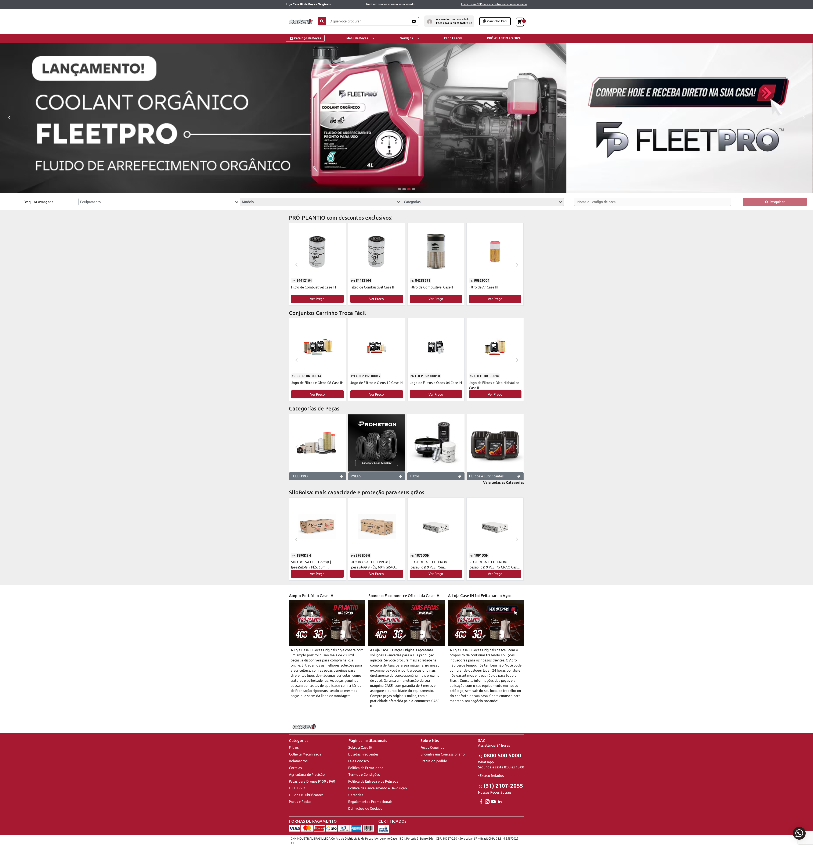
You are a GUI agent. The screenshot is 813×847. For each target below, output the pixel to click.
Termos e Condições (364, 774)
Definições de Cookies (365, 808)
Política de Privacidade (365, 768)
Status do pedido (433, 761)
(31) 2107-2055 (503, 786)
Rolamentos (298, 761)
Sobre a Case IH (360, 747)
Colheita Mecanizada (305, 754)
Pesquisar (777, 202)
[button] (449, 21)
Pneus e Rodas (300, 802)
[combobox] (159, 202)
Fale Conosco (358, 761)
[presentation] (9, 117)
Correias (295, 768)
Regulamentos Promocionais (370, 802)
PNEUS (356, 476)
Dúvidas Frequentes (363, 754)
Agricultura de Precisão (307, 774)
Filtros (415, 476)
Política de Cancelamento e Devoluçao (377, 788)
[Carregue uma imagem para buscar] (413, 21)
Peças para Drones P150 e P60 (312, 781)
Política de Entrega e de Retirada (373, 781)
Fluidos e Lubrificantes (486, 476)
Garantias (355, 795)
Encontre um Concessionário (442, 754)
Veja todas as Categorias (503, 482)
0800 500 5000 (502, 755)
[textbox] (159, 202)
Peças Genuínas (432, 747)
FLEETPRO (300, 476)
